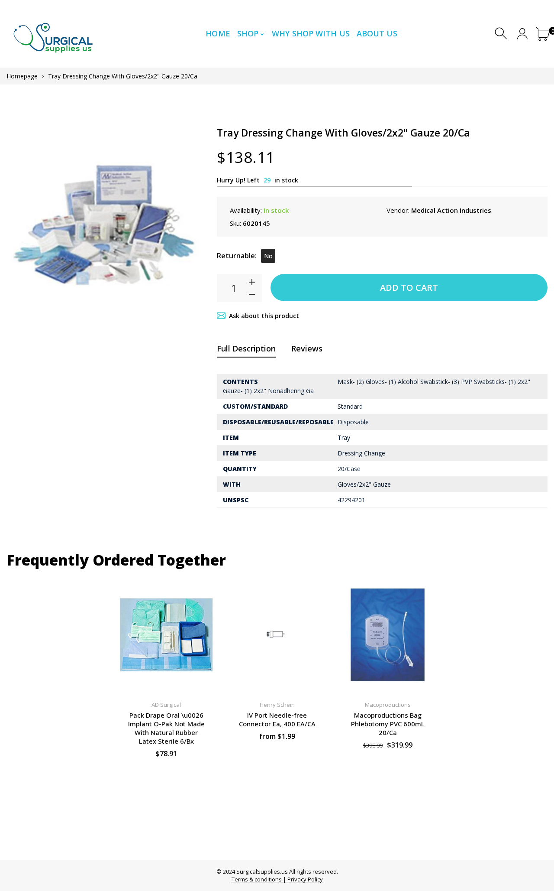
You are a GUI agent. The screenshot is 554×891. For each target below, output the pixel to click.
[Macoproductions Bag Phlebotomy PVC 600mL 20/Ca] (388, 635)
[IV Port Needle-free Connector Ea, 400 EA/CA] (277, 635)
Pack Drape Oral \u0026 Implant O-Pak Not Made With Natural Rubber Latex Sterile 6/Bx (166, 728)
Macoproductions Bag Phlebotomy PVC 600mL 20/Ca (388, 724)
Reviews (306, 348)
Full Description (246, 348)
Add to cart (409, 287)
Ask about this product (264, 316)
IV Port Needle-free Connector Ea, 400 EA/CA (277, 719)
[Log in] (522, 33)
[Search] (502, 33)
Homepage (22, 76)
